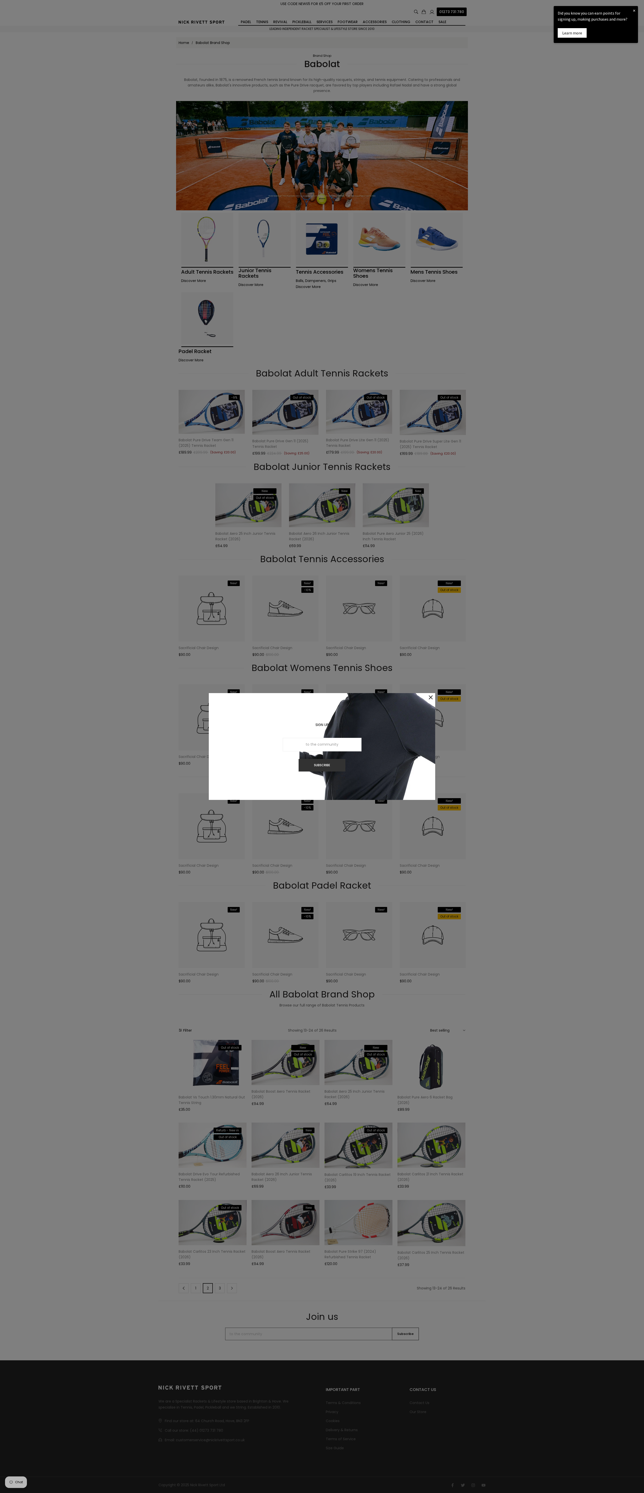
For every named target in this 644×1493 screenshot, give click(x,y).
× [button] (634, 10)
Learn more (572, 32)
